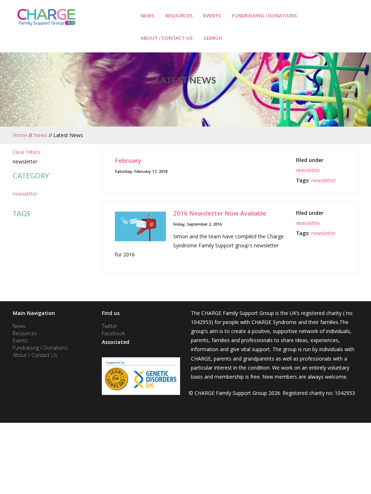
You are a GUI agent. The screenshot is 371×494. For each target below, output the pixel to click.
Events (212, 15)
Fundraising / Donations (264, 15)
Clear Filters (26, 152)
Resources (179, 15)
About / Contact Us (167, 38)
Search (213, 38)
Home (20, 135)
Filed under (310, 160)
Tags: (304, 180)
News (147, 15)
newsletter (25, 193)
